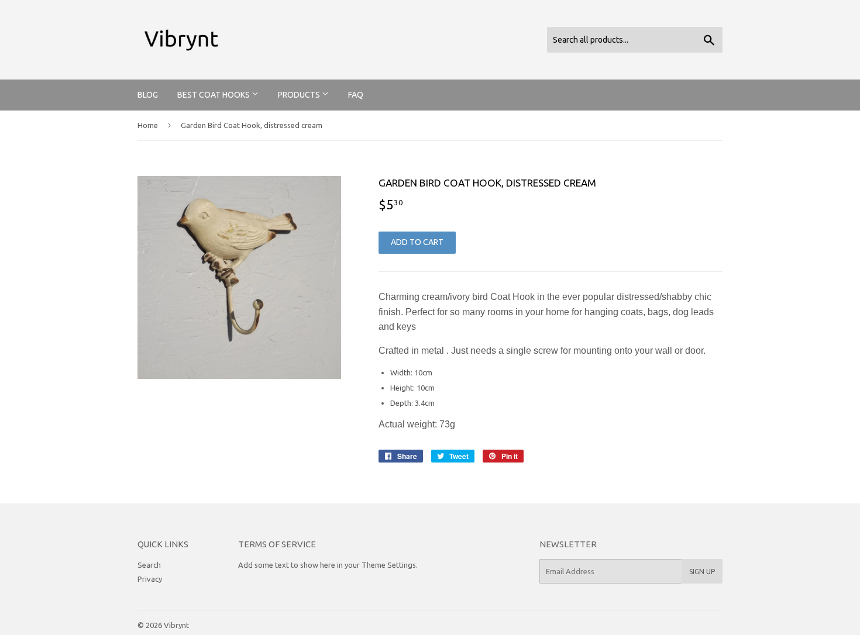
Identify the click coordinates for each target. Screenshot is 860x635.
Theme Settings (389, 565)
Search (149, 565)
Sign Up (702, 571)
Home (147, 125)
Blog (147, 94)
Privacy (149, 579)
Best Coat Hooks (214, 94)
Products (300, 94)
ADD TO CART (417, 242)
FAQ (355, 94)
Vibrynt (176, 625)
